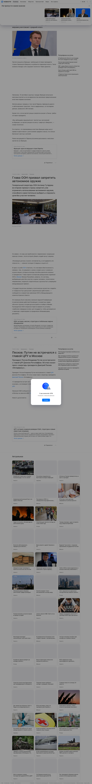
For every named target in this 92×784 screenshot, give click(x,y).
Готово (46, 400)
